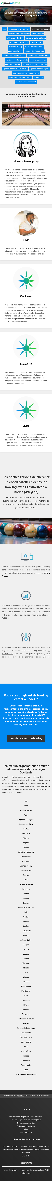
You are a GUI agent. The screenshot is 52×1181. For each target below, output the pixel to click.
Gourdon (26, 922)
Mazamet (26, 963)
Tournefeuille (26, 1065)
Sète (26, 1047)
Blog (26, 1129)
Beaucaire (26, 833)
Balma (26, 829)
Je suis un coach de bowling (26, 738)
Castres (26, 875)
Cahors (26, 847)
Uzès (26, 1070)
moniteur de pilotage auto (34, 51)
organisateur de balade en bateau (15, 69)
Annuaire (12, 1117)
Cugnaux (26, 898)
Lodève (26, 954)
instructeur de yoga (16, 47)
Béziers (26, 838)
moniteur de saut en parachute (17, 60)
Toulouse (26, 1061)
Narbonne (26, 1000)
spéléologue (38, 77)
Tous (4, 29)
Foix (26, 912)
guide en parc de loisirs (14, 38)
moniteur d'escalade (12, 64)
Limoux (26, 949)
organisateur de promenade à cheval (26, 73)
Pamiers (26, 1010)
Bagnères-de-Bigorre (26, 820)
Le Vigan (26, 945)
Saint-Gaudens (26, 1037)
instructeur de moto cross (18, 42)
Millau (26, 972)
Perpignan (26, 1014)
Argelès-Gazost (26, 810)
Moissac (26, 982)
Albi (26, 801)
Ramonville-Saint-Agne (26, 1028)
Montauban (26, 986)
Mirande (26, 977)
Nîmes (26, 1005)
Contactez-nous (26, 1132)
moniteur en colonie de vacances (35, 64)
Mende (26, 968)
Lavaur (26, 935)
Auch (26, 815)
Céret (26, 880)
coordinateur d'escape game (19, 34)
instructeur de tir (37, 42)
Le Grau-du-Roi (26, 940)
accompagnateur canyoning (19, 29)
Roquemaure (26, 1033)
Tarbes (26, 1056)
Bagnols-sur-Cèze (26, 824)
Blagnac (26, 843)
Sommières (26, 1051)
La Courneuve (26, 931)
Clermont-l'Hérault (26, 884)
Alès (26, 806)
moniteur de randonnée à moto (14, 55)
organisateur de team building (20, 77)
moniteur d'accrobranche (34, 47)
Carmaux (26, 861)
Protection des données (26, 1123)
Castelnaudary (26, 866)
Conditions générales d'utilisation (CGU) (26, 1120)
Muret (26, 996)
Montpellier (26, 991)
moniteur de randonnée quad (38, 55)
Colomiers (26, 889)
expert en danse (38, 34)
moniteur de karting (15, 51)
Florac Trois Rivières (26, 908)
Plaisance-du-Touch (26, 1019)
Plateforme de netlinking (26, 1126)
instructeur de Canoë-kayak (36, 38)
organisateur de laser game (39, 69)
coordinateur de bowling (41, 29)
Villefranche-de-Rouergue (26, 1074)
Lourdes (26, 959)
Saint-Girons (26, 1042)
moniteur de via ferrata (38, 60)
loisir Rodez (26, 1156)
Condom (26, 894)
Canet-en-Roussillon (26, 852)
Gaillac (26, 917)
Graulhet (26, 926)
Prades (26, 1023)
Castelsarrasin (26, 871)
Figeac (26, 903)
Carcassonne (26, 857)
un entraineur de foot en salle (26, 82)
